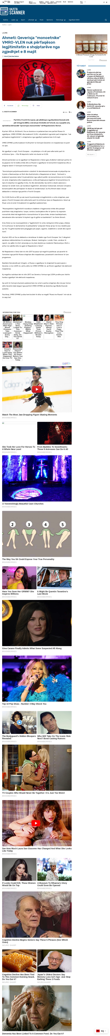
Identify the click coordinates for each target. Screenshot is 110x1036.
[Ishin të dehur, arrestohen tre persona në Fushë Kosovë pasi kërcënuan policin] (81, 116)
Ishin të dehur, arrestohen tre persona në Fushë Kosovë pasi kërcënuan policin (96, 118)
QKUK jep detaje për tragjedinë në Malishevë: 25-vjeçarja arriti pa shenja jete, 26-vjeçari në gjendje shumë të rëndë (96, 133)
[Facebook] (104, 2)
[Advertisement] (37, 306)
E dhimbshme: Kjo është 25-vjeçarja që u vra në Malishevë (96, 106)
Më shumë (90, 154)
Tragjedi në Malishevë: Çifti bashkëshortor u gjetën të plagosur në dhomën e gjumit (96, 147)
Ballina (4, 25)
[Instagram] (106, 2)
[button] (105, 19)
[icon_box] (83, 2)
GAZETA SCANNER (10, 111)
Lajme (9, 25)
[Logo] (14, 11)
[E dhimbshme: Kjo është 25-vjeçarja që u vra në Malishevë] (81, 105)
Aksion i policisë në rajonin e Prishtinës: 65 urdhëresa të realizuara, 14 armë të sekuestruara (96, 94)
